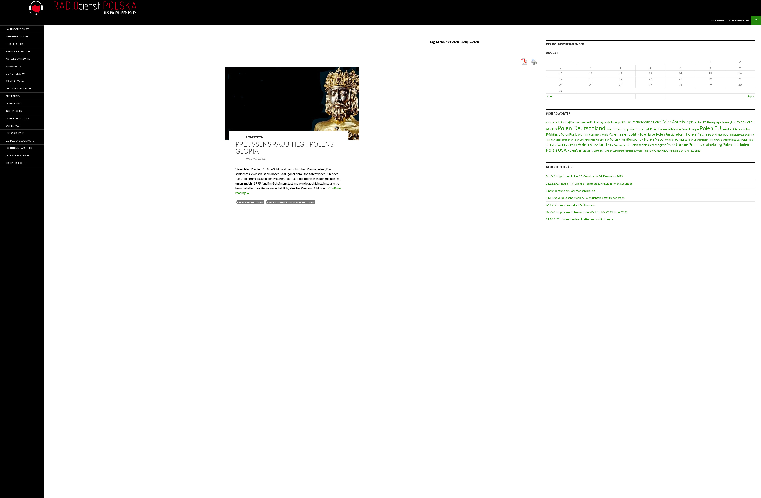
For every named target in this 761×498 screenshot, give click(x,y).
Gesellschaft (14, 103)
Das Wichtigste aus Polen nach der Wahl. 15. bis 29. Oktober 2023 (587, 212)
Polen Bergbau (727, 122)
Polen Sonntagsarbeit (619, 145)
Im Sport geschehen (17, 118)
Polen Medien (602, 139)
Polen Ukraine (677, 145)
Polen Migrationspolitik (626, 139)
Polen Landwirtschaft (584, 139)
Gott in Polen (14, 111)
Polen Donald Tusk (639, 129)
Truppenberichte (16, 163)
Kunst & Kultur (15, 133)
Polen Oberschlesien (698, 139)
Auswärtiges (13, 66)
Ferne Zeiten (254, 137)
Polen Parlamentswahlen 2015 (725, 139)
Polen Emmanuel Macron (665, 129)
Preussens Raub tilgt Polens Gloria (284, 147)
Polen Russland (592, 144)
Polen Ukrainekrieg (705, 144)
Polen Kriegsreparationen (559, 139)
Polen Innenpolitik (623, 134)
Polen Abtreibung (676, 122)
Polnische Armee (633, 150)
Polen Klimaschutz (718, 134)
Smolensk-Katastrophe (687, 150)
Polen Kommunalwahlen (741, 134)
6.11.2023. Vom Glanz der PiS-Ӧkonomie (571, 205)
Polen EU (710, 128)
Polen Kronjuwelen (251, 202)
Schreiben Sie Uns (739, 20)
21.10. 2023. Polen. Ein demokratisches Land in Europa (579, 219)
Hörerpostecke (15, 44)
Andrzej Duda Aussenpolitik (577, 122)
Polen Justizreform (670, 134)
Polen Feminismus (732, 129)
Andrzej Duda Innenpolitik (610, 122)
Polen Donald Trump (617, 129)
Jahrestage (12, 126)
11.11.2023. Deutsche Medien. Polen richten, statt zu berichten (585, 197)
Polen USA (556, 150)
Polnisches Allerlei (17, 155)
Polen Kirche (697, 134)
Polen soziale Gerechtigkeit (648, 145)
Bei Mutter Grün (15, 73)
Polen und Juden (736, 144)
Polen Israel (647, 134)
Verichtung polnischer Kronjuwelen (291, 202)
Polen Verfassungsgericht (586, 150)
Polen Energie (690, 129)
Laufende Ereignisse (17, 29)
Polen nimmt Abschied (19, 148)
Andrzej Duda (553, 122)
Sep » (750, 96)
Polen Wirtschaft (615, 150)
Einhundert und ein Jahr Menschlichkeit (570, 190)
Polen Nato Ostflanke (675, 139)
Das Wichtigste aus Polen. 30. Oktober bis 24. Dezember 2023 (584, 176)
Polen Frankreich (572, 134)
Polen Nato (653, 139)
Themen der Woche (17, 36)
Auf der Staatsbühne (18, 58)
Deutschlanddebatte (18, 88)
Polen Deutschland (581, 128)
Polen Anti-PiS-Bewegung (705, 122)
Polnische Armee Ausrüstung (659, 150)
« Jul (549, 96)
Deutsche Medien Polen (644, 122)
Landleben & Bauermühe (20, 140)
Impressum (717, 20)
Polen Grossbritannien (596, 134)
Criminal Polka (15, 81)
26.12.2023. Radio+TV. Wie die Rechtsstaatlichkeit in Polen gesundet (589, 183)
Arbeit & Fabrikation (18, 51)
